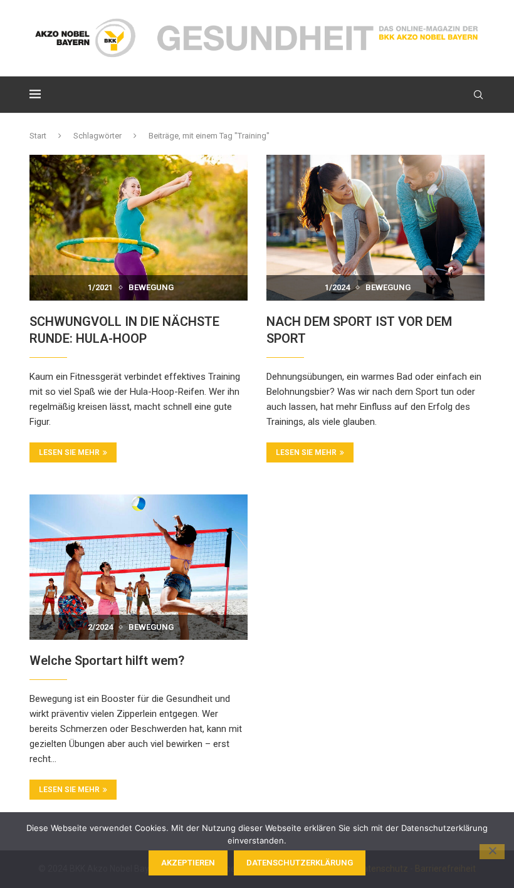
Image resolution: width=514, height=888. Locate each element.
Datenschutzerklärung (299, 862)
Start (37, 135)
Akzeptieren (188, 862)
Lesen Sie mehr (69, 452)
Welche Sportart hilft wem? (106, 660)
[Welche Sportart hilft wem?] (138, 567)
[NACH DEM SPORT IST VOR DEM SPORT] (375, 227)
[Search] (478, 94)
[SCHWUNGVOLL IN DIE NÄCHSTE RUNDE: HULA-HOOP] (138, 227)
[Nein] (492, 851)
